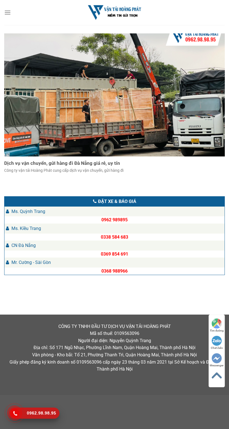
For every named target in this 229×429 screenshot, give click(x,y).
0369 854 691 (114, 254)
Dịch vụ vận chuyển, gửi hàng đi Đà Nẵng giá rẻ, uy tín (62, 163)
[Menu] (8, 12)
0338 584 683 (114, 237)
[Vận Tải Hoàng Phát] (114, 12)
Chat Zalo (217, 347)
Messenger (217, 365)
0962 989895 (114, 219)
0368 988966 (114, 271)
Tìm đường (217, 330)
